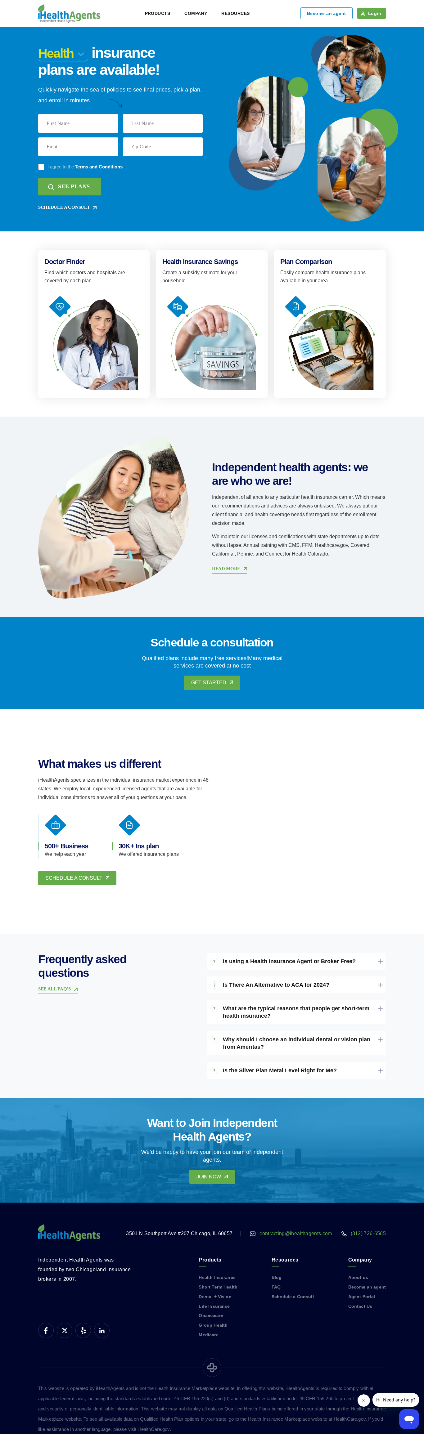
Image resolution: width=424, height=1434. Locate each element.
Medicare (208, 1334)
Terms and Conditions (99, 166)
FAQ (276, 1286)
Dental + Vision (215, 1296)
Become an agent (326, 13)
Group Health (213, 1325)
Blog (277, 1277)
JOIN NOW (208, 1176)
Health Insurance (217, 1277)
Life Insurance (214, 1306)
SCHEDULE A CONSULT (64, 207)
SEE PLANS (74, 186)
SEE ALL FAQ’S (54, 988)
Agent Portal (361, 1296)
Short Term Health (218, 1286)
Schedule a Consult (293, 1296)
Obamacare (211, 1315)
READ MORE (226, 568)
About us (358, 1277)
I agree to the (85, 166)
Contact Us (360, 1306)
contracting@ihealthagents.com (295, 1233)
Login (374, 13)
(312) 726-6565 (368, 1233)
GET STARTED (208, 682)
